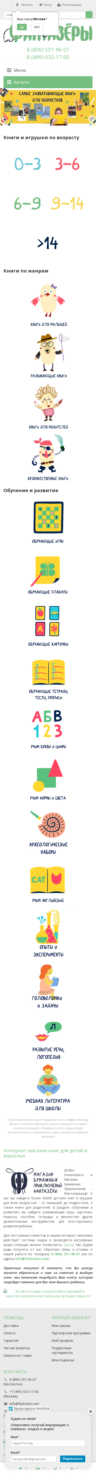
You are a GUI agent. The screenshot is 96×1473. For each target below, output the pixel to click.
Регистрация (71, 5)
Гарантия (10, 1340)
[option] (48, 107)
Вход (47, 5)
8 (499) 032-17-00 (48, 56)
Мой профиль (62, 1340)
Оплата (9, 1333)
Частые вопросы (16, 1348)
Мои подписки (62, 1360)
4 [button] (50, 123)
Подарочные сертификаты (62, 1350)
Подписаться (72, 1458)
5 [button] (51, 123)
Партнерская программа (70, 1333)
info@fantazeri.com (32, 1258)
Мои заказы (60, 1325)
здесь (68, 1244)
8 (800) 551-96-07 (48, 49)
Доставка (11, 1325)
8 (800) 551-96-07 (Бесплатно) (19, 1381)
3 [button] (48, 123)
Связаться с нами (17, 1355)
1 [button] (44, 123)
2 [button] (46, 123)
